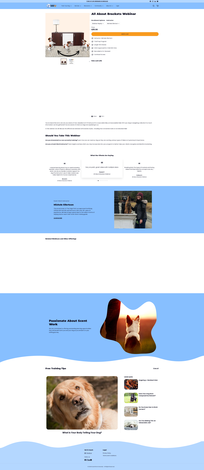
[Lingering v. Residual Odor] (131, 384)
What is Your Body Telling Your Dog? (82, 432)
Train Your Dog (65, 6)
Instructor (109, 20)
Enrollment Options (98, 20)
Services (77, 6)
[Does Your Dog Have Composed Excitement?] (131, 398)
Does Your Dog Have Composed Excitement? (147, 395)
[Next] (89, 61)
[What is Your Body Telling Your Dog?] (82, 403)
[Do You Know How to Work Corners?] (131, 411)
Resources (87, 6)
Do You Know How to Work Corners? (148, 408)
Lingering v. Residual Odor (148, 380)
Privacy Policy (107, 453)
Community (98, 6)
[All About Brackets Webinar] (125, 71)
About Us (109, 6)
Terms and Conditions (109, 455)
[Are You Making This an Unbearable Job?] (131, 425)
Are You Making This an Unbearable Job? (147, 422)
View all (156, 368)
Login (117, 6)
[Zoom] (67, 35)
